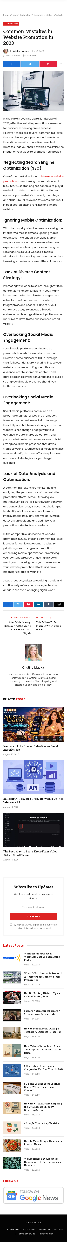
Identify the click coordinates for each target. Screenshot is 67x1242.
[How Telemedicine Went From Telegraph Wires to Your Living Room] (12, 1050)
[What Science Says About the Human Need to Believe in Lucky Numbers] (12, 1163)
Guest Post (44, 1229)
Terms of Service (26, 1233)
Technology (26, 15)
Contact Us (13, 1229)
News (15, 15)
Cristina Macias (21, 51)
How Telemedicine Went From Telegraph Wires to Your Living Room (42, 1049)
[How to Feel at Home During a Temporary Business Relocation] (12, 1033)
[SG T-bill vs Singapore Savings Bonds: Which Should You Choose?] (12, 1088)
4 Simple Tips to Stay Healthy (41, 1123)
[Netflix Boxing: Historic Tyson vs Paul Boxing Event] (12, 997)
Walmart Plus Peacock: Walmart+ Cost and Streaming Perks (42, 957)
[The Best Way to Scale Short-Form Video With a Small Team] (33, 830)
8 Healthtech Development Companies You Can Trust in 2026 (43, 1068)
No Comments (13, 55)
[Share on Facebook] (11, 64)
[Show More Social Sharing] (61, 64)
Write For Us (29, 1229)
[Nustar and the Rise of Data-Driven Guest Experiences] (33, 724)
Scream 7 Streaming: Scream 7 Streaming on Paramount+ (42, 1012)
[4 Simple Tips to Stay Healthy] (12, 1127)
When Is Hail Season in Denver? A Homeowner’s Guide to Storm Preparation (43, 976)
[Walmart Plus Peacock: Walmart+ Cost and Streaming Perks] (12, 958)
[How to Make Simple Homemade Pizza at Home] (12, 1145)
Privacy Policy (31, 928)
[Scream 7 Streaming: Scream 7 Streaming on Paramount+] (12, 1015)
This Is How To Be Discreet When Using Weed (48, 626)
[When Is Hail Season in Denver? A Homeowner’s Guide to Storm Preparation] (12, 977)
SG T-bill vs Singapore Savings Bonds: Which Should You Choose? (42, 1087)
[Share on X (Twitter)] (30, 64)
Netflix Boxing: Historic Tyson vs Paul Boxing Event (42, 995)
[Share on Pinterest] (48, 64)
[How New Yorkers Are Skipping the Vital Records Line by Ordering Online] (12, 1108)
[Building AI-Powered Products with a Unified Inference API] (33, 777)
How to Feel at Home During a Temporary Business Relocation (42, 1030)
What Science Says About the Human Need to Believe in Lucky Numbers (43, 1162)
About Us (58, 1229)
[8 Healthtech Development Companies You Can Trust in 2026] (12, 1070)
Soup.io (7, 15)
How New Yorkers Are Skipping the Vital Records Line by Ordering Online (43, 1107)
